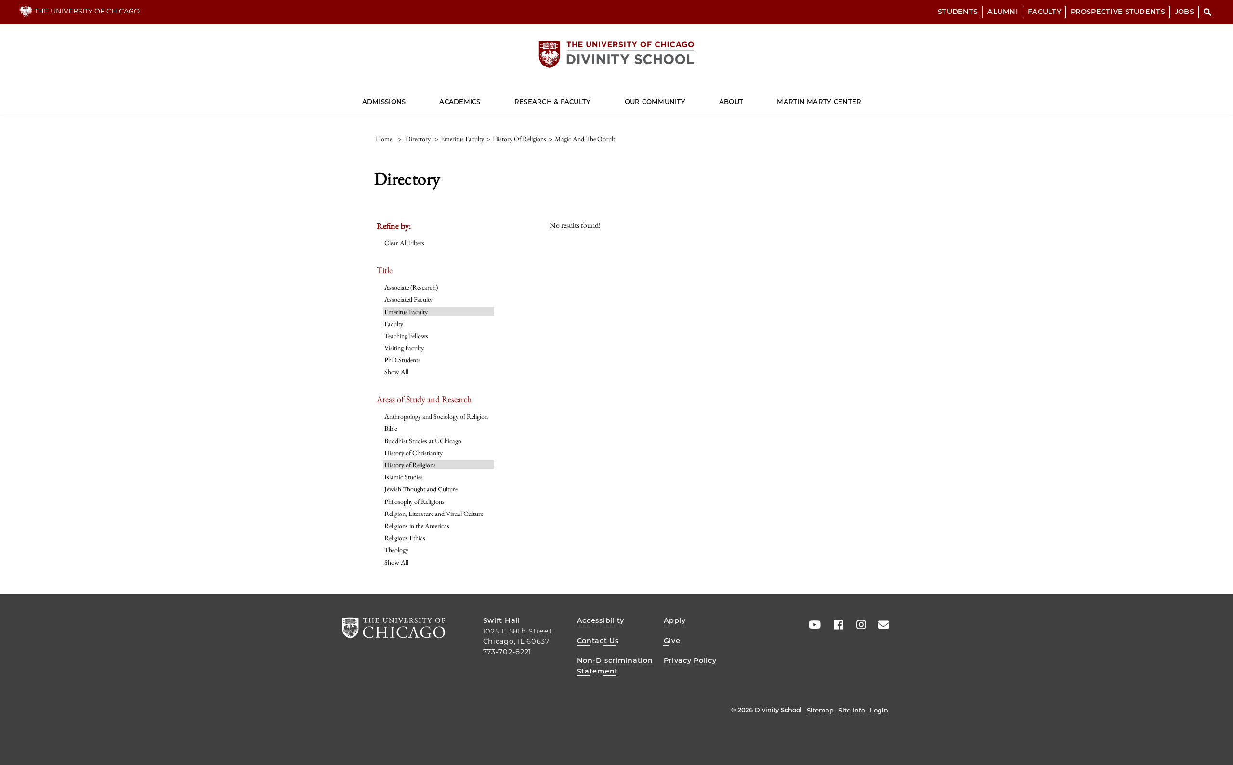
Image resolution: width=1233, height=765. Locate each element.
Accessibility (600, 620)
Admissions (384, 102)
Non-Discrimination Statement (615, 665)
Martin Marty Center (819, 102)
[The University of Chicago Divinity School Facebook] (835, 624)
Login (879, 710)
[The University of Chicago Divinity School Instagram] (857, 624)
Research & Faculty (552, 102)
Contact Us (598, 640)
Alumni (1002, 11)
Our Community (655, 102)
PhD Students (402, 360)
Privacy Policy (690, 660)
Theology (396, 549)
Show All (396, 372)
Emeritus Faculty (406, 311)
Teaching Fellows (406, 335)
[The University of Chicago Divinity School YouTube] (812, 624)
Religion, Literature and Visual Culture (433, 513)
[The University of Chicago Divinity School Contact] (880, 624)
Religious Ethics (404, 537)
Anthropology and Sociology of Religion (436, 416)
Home (384, 138)
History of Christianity (413, 452)
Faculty (1044, 11)
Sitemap (820, 710)
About (731, 102)
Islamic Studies (403, 477)
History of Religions (410, 465)
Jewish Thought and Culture (421, 489)
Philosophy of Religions (414, 501)
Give (672, 640)
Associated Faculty (408, 299)
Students (958, 11)
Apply (675, 620)
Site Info (852, 710)
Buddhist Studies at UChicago (422, 440)
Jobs (1184, 11)
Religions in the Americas (416, 525)
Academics (459, 102)
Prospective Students (1118, 11)
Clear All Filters (404, 242)
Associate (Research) (411, 287)
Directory (418, 138)
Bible (390, 428)
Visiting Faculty (404, 347)
